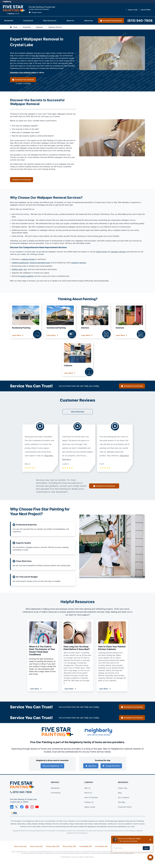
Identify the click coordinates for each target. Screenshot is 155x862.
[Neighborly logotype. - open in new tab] (7, 2)
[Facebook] (22, 807)
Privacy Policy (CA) (69, 846)
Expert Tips (122, 788)
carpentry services (118, 252)
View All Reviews (77, 412)
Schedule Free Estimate (24, 80)
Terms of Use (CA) (36, 846)
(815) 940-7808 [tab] (139, 20)
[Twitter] (16, 807)
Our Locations (123, 797)
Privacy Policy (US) (52, 846)
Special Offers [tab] (146, 10)
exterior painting (26, 276)
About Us (88, 793)
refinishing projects (104, 609)
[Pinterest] (27, 807)
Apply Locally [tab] (132, 10)
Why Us (87, 788)
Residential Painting (21, 328)
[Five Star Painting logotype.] (14, 10)
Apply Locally (89, 807)
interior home (101, 252)
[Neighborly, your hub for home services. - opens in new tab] (98, 731)
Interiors (85, 328)
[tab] (9, 20)
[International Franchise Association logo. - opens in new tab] (14, 813)
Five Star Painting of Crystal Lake (45, 56)
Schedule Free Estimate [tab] (112, 20)
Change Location (37, 12)
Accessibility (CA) (101, 846)
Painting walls (17, 269)
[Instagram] (32, 807)
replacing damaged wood (40, 263)
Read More (48, 456)
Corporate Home (124, 807)
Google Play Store (113, 766)
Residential (55, 788)
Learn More (16, 335)
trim (25, 269)
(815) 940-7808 (22, 792)
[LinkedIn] (11, 807)
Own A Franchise (91, 797)
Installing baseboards (20, 263)
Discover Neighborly (51, 766)
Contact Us (88, 802)
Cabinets (68, 365)
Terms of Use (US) (20, 846)
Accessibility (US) (85, 846)
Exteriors (120, 328)
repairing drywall (28, 259)
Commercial (55, 793)
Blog (120, 793)
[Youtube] (37, 807)
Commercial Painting (56, 328)
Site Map (121, 802)
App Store (92, 766)
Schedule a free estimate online (23, 72)
